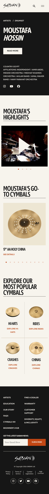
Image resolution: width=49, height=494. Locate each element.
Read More (12, 51)
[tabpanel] (24, 146)
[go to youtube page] (11, 86)
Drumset (19, 21)
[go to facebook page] (18, 86)
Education (9, 404)
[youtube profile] (28, 481)
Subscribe (37, 442)
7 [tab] (30, 262)
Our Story (8, 410)
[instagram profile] (13, 481)
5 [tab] (22, 262)
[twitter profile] (21, 481)
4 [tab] (30, 169)
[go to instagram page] (4, 86)
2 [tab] (22, 169)
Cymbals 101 (9, 422)
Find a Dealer (31, 398)
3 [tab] (26, 169)
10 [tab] (43, 262)
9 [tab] (38, 262)
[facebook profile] (36, 481)
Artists (7, 21)
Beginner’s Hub (11, 428)
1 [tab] (18, 169)
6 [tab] (26, 262)
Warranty (29, 404)
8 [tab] (34, 262)
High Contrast (41, 472)
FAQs (5, 416)
